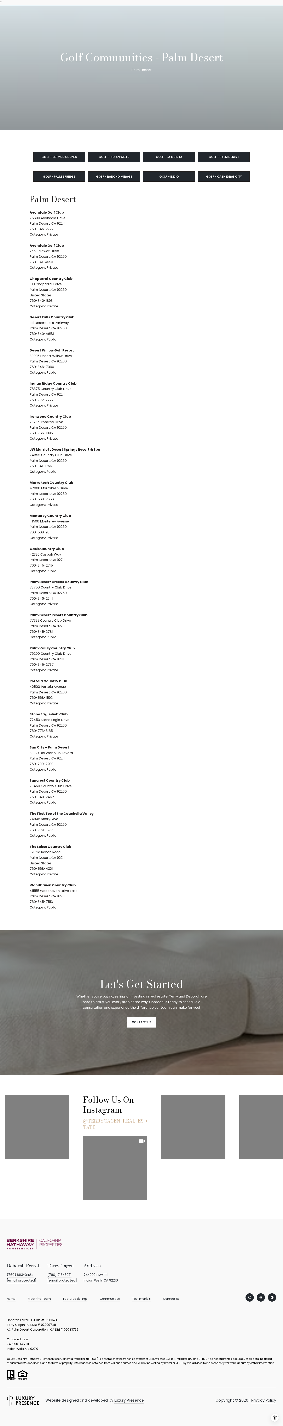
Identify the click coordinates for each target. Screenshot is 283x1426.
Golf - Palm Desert (224, 157)
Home (11, 1299)
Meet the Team (39, 1299)
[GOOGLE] (272, 1297)
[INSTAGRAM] (250, 1297)
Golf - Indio (169, 176)
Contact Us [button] (141, 1022)
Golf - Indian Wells (114, 157)
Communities (110, 1299)
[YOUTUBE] (261, 1297)
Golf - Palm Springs (59, 176)
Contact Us (171, 1299)
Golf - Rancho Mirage (114, 176)
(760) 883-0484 (20, 1274)
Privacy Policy (263, 1400)
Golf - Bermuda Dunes (59, 157)
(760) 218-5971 (59, 1274)
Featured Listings (75, 1299)
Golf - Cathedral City (224, 176)
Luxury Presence (129, 1400)
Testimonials (141, 1299)
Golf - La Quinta (169, 157)
